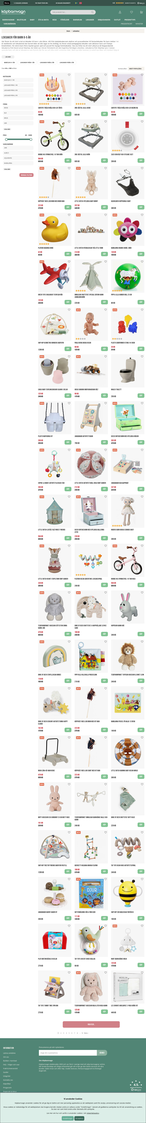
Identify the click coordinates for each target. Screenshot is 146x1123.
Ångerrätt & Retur (10, 1091)
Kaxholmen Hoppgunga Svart (121, 201)
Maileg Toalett (116, 389)
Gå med (102, 1053)
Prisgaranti (7, 1088)
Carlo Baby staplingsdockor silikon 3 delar (53, 389)
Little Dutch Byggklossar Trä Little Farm (89, 248)
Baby (32, 20)
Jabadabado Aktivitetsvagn (84, 436)
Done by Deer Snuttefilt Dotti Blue (123, 817)
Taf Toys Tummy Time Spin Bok (48, 1005)
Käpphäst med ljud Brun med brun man (51, 201)
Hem (68, 31)
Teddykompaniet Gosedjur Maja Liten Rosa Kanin (91, 1005)
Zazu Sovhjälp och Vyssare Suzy (122, 154)
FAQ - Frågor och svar (11, 1064)
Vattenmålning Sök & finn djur (85, 912)
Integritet (6, 1076)
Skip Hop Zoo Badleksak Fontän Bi (122, 912)
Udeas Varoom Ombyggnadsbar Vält (86, 389)
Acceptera (79, 1118)
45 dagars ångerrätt (63, 3)
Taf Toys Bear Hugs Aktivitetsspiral (123, 865)
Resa (54, 20)
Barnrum (77, 20)
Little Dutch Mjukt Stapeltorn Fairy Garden (53, 579)
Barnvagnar (8, 20)
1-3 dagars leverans (21, 3)
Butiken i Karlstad (10, 1061)
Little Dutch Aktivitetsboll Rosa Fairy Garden (90, 483)
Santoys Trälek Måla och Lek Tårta (50, 108)
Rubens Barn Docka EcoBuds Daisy (122, 530)
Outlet (117, 20)
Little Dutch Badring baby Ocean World (124, 770)
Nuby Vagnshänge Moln (119, 959)
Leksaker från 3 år (67, 62)
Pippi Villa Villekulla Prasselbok (86, 675)
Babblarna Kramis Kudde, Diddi (121, 248)
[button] (129, 3)
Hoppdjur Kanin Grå (117, 625)
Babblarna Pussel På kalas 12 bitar (123, 721)
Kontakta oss (8, 1080)
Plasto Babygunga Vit (45, 436)
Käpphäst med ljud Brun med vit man (87, 721)
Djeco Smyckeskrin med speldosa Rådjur (125, 436)
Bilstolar (21, 20)
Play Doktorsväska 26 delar (47, 959)
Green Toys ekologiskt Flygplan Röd (50, 295)
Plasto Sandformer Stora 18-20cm (123, 343)
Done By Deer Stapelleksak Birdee (49, 675)
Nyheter (139, 24)
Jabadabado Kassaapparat (120, 483)
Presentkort (126, 24)
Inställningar (68, 1118)
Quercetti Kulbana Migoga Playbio (86, 865)
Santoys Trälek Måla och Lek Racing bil (124, 108)
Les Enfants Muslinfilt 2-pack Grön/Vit (124, 1005)
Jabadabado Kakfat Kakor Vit (47, 912)
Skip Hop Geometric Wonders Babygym (51, 343)
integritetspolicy (93, 1113)
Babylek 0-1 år (9, 62)
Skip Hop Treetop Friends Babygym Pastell (52, 865)
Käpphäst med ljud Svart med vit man (87, 770)
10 (82, 1033)
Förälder (64, 20)
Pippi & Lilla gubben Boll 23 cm (121, 295)
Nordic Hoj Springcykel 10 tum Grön (50, 154)
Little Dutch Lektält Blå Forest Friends (51, 530)
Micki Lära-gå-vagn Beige (46, 770)
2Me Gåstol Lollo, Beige (83, 108)
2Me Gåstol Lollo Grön (82, 154)
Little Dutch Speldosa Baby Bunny (86, 201)
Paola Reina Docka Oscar (83, 343)
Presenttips (129, 20)
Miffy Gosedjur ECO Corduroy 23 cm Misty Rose (54, 817)
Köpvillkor (7, 1084)
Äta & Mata (43, 20)
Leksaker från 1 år (27, 62)
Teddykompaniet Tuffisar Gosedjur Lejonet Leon (127, 675)
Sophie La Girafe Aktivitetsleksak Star (51, 483)
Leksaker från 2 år (47, 62)
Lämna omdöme (9, 1053)
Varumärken (10, 24)
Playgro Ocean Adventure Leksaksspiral (88, 579)
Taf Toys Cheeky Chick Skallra (85, 959)
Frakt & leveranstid (10, 1068)
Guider (5, 1072)
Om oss (6, 1057)
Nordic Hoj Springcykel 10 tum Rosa (123, 579)
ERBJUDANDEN (104, 20)
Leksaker (90, 20)
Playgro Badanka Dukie (45, 248)
